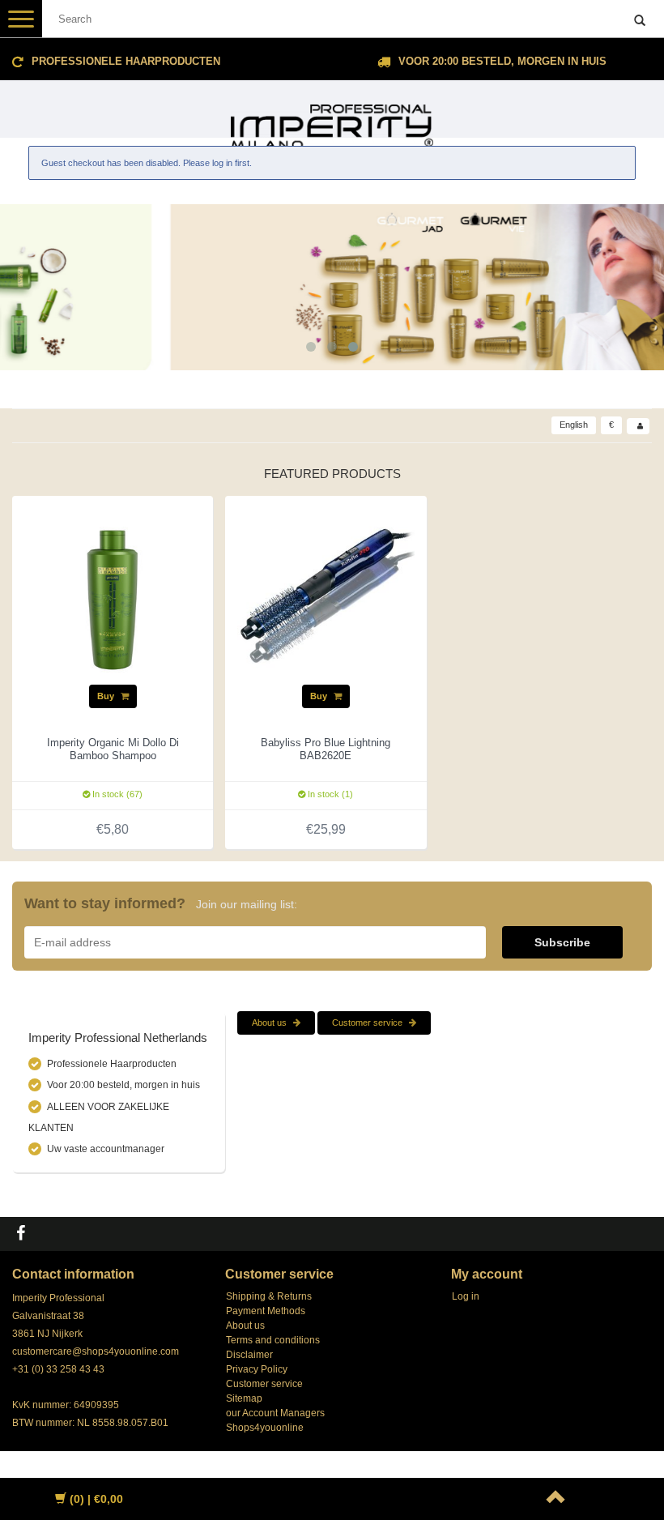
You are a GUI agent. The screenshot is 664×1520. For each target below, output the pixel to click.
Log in (465, 1296)
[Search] (639, 21)
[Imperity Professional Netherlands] (332, 120)
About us (270, 1022)
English (574, 424)
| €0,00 (96, 1498)
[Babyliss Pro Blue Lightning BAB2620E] (325, 595)
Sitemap (244, 1398)
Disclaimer (249, 1354)
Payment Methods (265, 1311)
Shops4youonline (265, 1427)
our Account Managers (275, 1413)
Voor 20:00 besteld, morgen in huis (502, 61)
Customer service (368, 1022)
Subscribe (562, 942)
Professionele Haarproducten (126, 61)
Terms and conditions (273, 1340)
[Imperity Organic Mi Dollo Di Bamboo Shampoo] (112, 595)
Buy (107, 696)
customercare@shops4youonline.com (95, 1351)
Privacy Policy (256, 1369)
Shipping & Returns (269, 1296)
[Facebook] (22, 1234)
